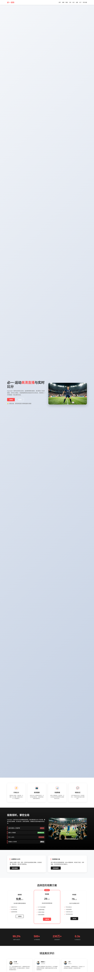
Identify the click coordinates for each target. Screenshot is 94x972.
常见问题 (85, 2)
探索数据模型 (56, 868)
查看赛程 (20, 399)
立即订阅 (47, 919)
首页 (60, 2)
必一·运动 (10, 2)
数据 (67, 2)
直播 (63, 2)
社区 (73, 2)
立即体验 (11, 399)
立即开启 (19, 916)
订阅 (70, 2)
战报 (77, 2)
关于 (80, 2)
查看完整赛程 (15, 868)
